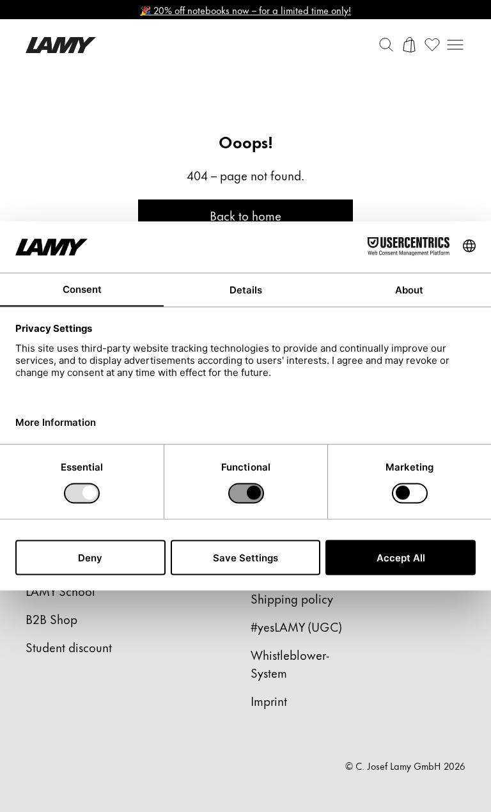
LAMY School (60, 590)
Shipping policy (292, 598)
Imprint (269, 700)
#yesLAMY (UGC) (296, 626)
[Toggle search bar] (386, 45)
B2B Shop (51, 618)
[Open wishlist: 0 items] (432, 45)
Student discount (69, 646)
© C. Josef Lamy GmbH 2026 (405, 766)
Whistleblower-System (290, 663)
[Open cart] (409, 45)
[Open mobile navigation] (455, 45)
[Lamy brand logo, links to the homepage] (61, 45)
